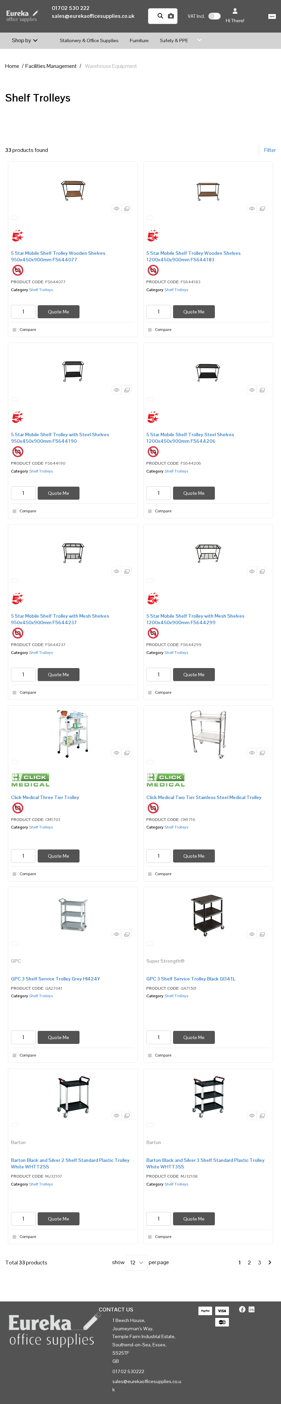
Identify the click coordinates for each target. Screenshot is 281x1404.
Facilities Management (51, 66)
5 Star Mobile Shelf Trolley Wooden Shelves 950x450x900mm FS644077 (58, 256)
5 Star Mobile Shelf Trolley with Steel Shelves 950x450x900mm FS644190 (60, 437)
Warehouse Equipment (111, 66)
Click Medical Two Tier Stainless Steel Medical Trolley (203, 797)
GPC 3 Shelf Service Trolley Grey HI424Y (55, 979)
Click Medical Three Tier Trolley (45, 797)
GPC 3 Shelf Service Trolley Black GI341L (190, 979)
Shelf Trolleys (41, 290)
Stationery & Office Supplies (89, 40)
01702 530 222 (70, 8)
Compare (28, 329)
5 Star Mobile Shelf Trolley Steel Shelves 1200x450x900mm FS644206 (190, 437)
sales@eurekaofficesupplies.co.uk (93, 16)
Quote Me (58, 312)
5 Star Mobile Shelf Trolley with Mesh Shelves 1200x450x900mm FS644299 (195, 619)
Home (12, 66)
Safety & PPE (174, 40)
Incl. (196, 16)
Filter (270, 150)
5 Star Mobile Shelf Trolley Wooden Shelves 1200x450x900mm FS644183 (193, 256)
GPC (16, 961)
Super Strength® (165, 961)
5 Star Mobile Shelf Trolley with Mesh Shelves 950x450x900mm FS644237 (60, 619)
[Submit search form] (160, 16)
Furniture (139, 40)
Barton (18, 1142)
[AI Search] (171, 16)
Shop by (21, 40)
